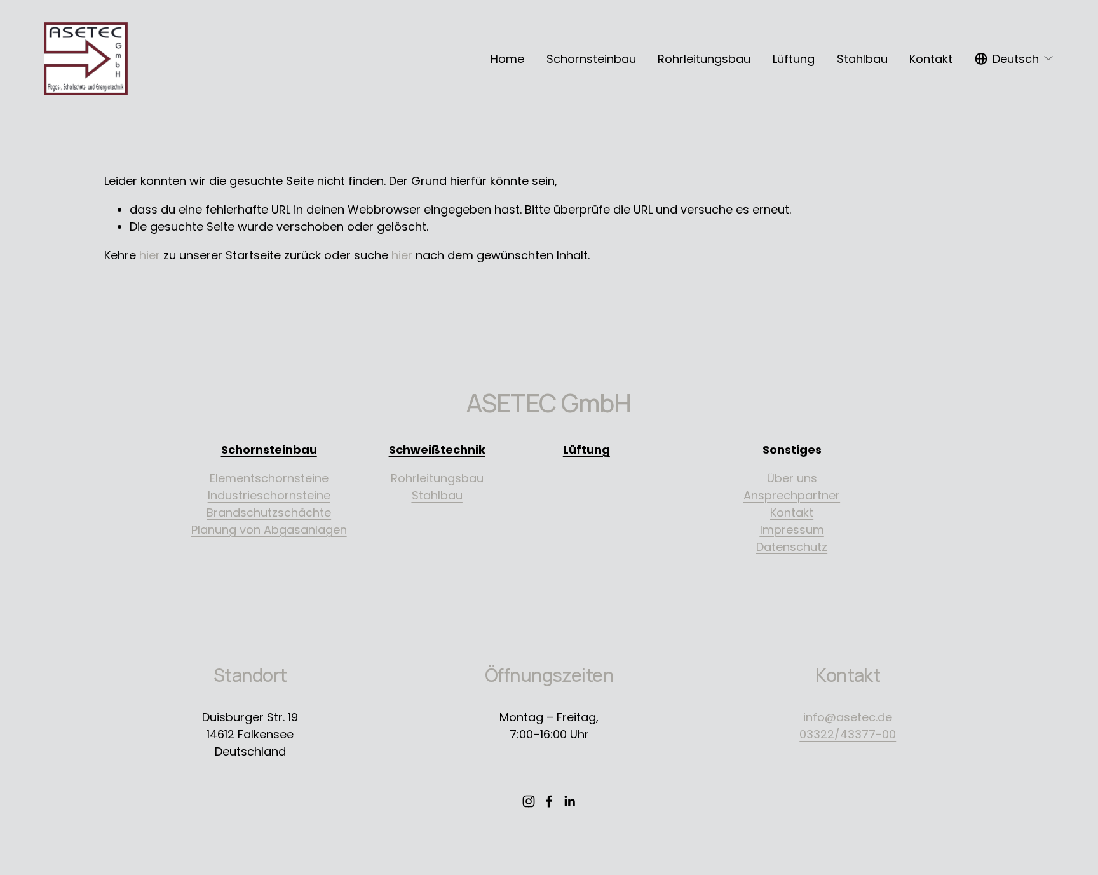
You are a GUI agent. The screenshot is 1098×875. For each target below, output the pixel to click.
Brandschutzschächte (269, 512)
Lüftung (794, 59)
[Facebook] (549, 801)
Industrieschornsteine (269, 495)
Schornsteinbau (591, 59)
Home (507, 59)
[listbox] (1014, 59)
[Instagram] (528, 801)
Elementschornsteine (269, 478)
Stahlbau (862, 59)
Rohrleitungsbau (704, 59)
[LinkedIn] (569, 801)
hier (149, 255)
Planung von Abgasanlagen (269, 530)
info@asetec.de (847, 717)
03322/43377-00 (847, 734)
